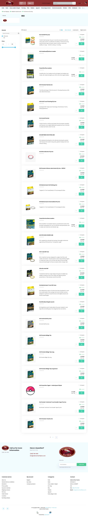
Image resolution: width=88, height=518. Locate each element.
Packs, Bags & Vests (46, 8)
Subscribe (81, 464)
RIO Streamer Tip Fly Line (46, 419)
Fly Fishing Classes (6, 498)
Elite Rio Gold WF (43, 268)
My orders (29, 482)
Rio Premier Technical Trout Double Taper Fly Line (52, 402)
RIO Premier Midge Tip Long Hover (48, 368)
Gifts (69, 8)
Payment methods (6, 488)
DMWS (46, 507)
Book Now (21, 3)
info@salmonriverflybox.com (37, 456)
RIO (4, 37)
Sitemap (4, 492)
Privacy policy (5, 486)
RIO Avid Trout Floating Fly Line (47, 101)
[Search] (74, 3)
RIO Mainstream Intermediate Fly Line (49, 201)
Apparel (38, 8)
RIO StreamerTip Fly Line (46, 85)
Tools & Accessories (57, 8)
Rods (3, 8)
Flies (28, 8)
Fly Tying (24, 8)
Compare (82, 34)
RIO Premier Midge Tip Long (46, 352)
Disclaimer (4, 484)
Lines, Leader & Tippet (15, 8)
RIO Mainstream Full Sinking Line (48, 185)
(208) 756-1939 (34, 453)
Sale (80, 8)
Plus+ (50, 507)
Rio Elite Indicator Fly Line (46, 151)
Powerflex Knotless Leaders (46, 218)
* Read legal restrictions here (64, 467)
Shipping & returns (6, 490)
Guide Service (5, 494)
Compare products (31, 484)
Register (28, 480)
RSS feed (54, 507)
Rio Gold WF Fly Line (44, 34)
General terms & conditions (8, 482)
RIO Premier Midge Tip (45, 335)
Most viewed (68, 30)
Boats (83, 8)
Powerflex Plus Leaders (45, 68)
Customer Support (46, 3)
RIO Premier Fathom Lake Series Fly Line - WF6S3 (52, 168)
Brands (4, 15)
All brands (5, 36)
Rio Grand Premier (44, 118)
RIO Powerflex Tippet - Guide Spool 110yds (50, 385)
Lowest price (75, 30)
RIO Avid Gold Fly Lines (45, 318)
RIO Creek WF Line (44, 252)
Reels (7, 8)
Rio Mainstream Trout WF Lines (47, 285)
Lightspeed (46, 514)
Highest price (83, 30)
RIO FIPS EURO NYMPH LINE (46, 235)
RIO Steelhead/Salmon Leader (47, 51)
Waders (32, 8)
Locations (4, 496)
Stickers (65, 8)
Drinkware (74, 8)
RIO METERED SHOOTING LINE (47, 135)
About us (4, 480)
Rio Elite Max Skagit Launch (46, 302)
